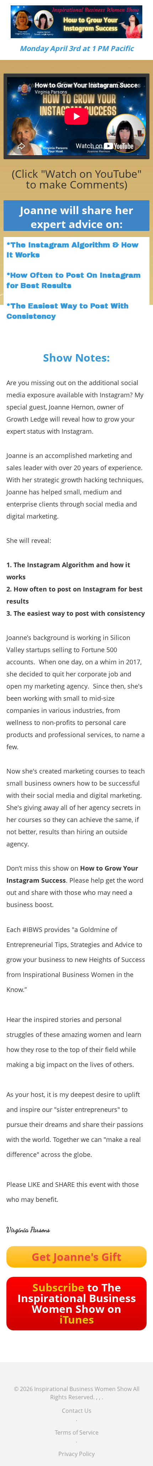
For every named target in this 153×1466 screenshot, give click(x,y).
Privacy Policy (76, 1454)
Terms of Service (77, 1432)
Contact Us (76, 1411)
